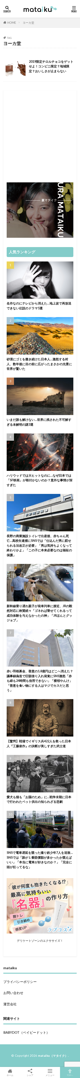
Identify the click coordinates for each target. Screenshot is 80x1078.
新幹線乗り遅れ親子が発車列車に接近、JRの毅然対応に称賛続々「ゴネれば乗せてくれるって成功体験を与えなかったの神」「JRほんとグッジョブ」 (39, 613)
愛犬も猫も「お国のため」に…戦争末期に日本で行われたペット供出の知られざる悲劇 (39, 799)
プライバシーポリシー (20, 982)
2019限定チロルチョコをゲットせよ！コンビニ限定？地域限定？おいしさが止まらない (51, 66)
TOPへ (70, 1075)
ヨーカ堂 (28, 22)
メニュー (50, 1075)
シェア (30, 1075)
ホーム (10, 1075)
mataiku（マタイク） (53, 1055)
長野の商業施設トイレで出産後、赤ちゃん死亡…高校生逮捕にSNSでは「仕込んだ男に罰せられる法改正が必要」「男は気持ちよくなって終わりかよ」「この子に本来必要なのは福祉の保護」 (39, 545)
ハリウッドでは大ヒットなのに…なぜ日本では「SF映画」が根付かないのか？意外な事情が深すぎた (39, 480)
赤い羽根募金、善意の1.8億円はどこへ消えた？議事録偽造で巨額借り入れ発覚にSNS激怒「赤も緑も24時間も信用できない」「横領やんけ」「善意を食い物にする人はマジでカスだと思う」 (40, 680)
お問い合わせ (13, 993)
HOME (11, 22)
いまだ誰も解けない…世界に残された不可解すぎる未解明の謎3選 (39, 422)
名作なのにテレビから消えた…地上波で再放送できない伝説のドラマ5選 (39, 305)
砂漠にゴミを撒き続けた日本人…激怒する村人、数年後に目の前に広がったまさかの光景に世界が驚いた (39, 363)
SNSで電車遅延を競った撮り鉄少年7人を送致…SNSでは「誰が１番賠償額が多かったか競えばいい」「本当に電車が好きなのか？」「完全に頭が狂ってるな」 (40, 860)
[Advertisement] (40, 133)
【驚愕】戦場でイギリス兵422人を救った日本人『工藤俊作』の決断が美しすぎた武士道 (39, 743)
